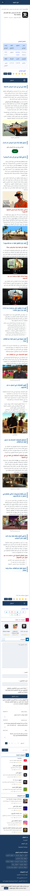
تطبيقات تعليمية (23, 864)
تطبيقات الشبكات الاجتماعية (21, 861)
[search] (2, 2)
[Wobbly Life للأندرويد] (15, 815)
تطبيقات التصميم (9, 855)
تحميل (15, 151)
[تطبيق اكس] (15, 775)
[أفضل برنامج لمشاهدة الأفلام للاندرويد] (15, 830)
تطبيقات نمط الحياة (23, 867)
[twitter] (17, 612)
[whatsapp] (12, 614)
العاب (21, 9)
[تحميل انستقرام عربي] (15, 822)
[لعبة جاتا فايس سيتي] (24, 630)
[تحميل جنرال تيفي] (15, 808)
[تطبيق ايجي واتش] (15, 767)
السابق (22, 743)
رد (4, 717)
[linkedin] (6, 612)
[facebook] (23, 612)
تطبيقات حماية (15, 864)
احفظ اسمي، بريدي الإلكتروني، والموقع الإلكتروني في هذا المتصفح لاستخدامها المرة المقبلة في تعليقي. (16, 690)
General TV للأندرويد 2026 (22, 878)
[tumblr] (17, 614)
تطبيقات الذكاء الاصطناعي (21, 858)
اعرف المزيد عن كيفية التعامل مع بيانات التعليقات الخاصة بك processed (16, 703)
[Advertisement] (15, 30)
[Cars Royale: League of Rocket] (15, 801)
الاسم (25, 672)
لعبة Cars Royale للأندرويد (22, 875)
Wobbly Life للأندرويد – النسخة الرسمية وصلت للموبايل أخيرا (15, 881)
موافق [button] (6, 888)
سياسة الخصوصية (22, 847)
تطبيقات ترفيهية (9, 861)
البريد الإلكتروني (23, 681)
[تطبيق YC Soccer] (15, 782)
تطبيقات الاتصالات (19, 855)
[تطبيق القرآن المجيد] (15, 789)
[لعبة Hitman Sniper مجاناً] (6, 630)
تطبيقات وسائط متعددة (12, 867)
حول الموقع (24, 843)
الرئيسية (24, 9)
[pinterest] (12, 612)
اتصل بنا (25, 840)
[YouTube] (15, 760)
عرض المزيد (12, 888)
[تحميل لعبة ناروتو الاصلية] (15, 630)
